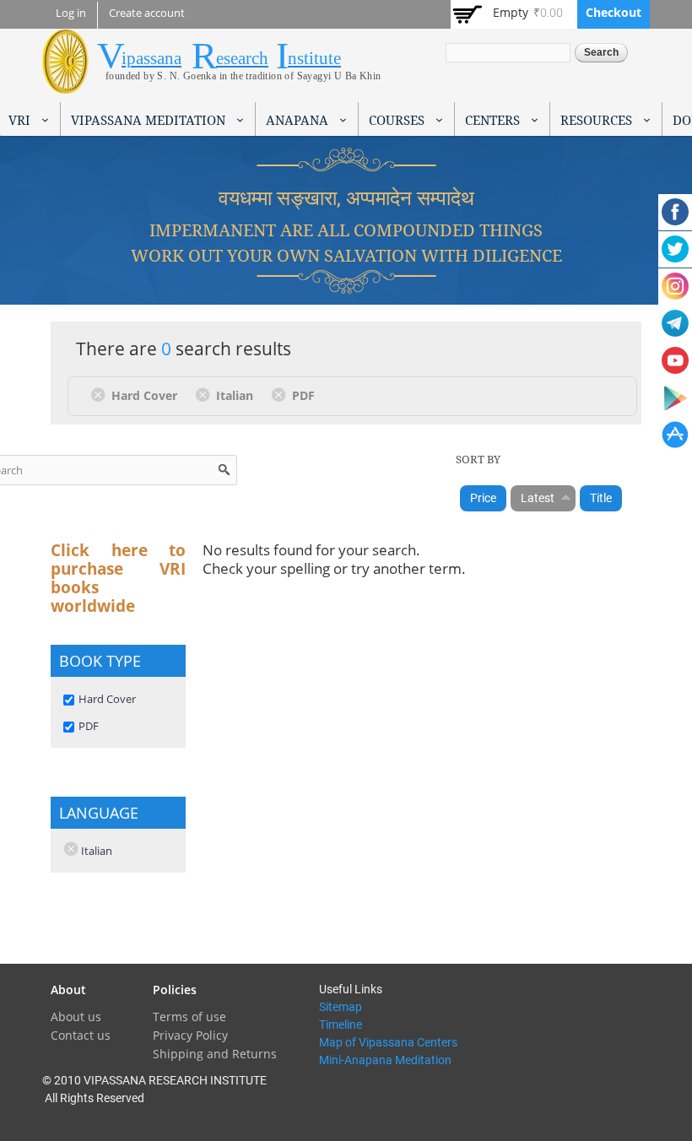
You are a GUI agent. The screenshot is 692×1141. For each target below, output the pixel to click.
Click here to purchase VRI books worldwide (118, 578)
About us (76, 1017)
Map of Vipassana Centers (388, 1042)
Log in (71, 13)
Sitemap (340, 1007)
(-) (100, 394)
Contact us (81, 1035)
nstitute (314, 58)
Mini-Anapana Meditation (385, 1060)
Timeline (340, 1024)
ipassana (151, 58)
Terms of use (189, 1017)
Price (483, 498)
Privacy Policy (190, 1035)
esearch (242, 58)
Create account (147, 13)
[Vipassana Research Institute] (65, 84)
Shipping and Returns (215, 1054)
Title (601, 498)
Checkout (613, 12)
